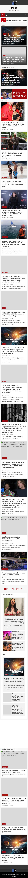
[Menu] (6, 15)
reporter (12, 43)
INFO (14, 8)
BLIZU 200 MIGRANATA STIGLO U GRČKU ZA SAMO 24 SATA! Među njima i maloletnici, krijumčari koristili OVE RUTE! (13, 772)
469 (18, 588)
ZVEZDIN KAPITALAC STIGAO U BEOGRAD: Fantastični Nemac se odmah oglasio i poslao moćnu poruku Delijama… (19, 93)
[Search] (26, 14)
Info (5, 33)
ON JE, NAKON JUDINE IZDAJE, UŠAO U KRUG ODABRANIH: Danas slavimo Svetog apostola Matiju (13, 59)
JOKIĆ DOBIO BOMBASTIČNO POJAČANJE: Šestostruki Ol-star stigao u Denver (12, 539)
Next (22, 588)
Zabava (4, 148)
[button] (6, 15)
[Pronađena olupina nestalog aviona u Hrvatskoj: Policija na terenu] (14, 561)
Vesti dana (5, 73)
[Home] (3, 15)
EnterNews (20, 874)
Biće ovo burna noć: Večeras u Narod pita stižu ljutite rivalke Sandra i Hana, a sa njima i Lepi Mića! (17, 635)
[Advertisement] (14, 734)
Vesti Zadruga (8, 614)
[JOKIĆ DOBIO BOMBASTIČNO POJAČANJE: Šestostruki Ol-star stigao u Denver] (14, 525)
